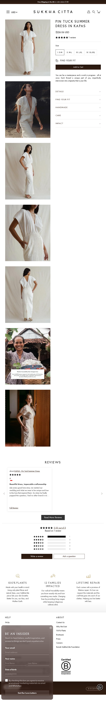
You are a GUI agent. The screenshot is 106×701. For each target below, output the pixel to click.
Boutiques (60, 634)
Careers (59, 643)
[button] (93, 11)
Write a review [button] (37, 556)
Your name (10, 658)
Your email (10, 647)
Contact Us (60, 622)
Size (57, 45)
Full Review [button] (14, 508)
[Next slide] (102, 493)
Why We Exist (61, 626)
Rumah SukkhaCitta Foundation (68, 647)
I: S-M (60, 52)
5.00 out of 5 (60, 527)
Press (58, 639)
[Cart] (99, 12)
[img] (15, 474)
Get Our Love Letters (27, 693)
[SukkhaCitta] (53, 11)
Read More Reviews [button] (53, 517)
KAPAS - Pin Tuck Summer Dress (27, 471)
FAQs (7, 622)
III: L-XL (79, 52)
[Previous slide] (4, 493)
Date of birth (11, 669)
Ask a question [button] (69, 556)
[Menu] (8, 12)
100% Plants (61, 630)
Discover (94, 689)
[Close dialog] (51, 628)
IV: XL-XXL (91, 52)
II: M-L (69, 52)
